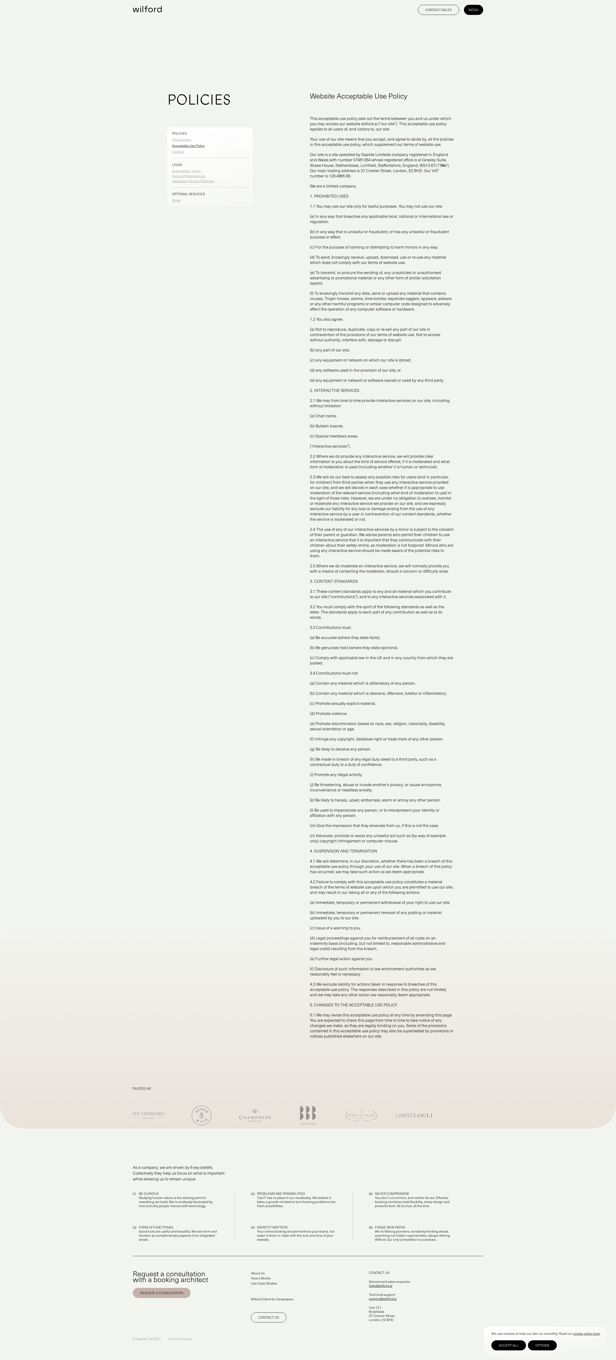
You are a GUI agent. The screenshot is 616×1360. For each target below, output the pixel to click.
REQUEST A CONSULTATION (161, 1293)
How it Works (261, 1278)
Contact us (268, 1317)
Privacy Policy (181, 139)
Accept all (509, 1345)
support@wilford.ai (383, 1298)
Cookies (178, 151)
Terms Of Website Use (188, 176)
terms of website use (422, 144)
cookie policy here (586, 1333)
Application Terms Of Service (193, 181)
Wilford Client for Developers (272, 1299)
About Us (258, 1273)
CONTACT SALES (438, 9)
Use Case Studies (264, 1283)
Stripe (176, 200)
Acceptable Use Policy (188, 145)
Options (542, 1345)
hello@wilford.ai (380, 1285)
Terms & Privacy (180, 1338)
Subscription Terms (186, 171)
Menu (473, 9)
